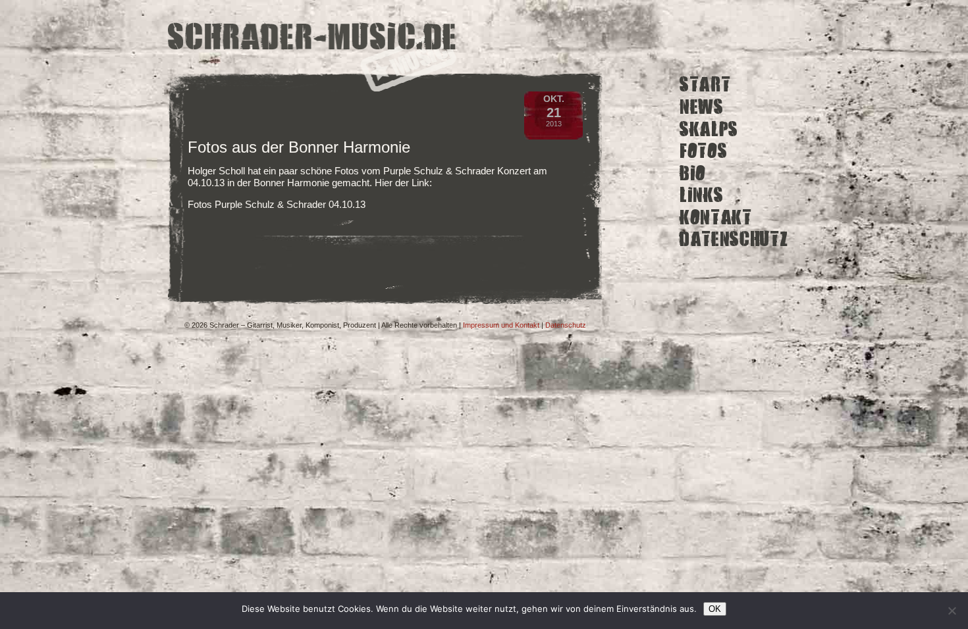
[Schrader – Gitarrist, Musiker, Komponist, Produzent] (312, 38)
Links (701, 195)
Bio (693, 173)
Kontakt (716, 217)
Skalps (709, 128)
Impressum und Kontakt (501, 325)
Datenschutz (734, 239)
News (702, 107)
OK (715, 609)
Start (705, 84)
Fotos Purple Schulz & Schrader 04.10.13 (276, 204)
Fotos (703, 151)
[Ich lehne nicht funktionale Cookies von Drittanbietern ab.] (951, 610)
